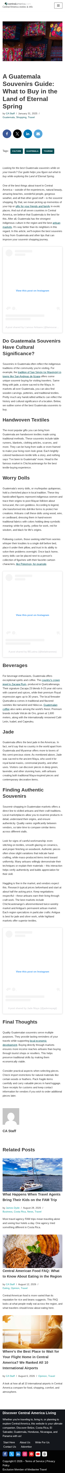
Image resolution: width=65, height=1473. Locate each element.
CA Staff (10, 113)
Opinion (15, 1288)
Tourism (48, 151)
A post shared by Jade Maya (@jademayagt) (32, 1008)
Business (7, 1211)
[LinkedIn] (27, 133)
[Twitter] (17, 133)
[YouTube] (38, 1454)
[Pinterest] (31, 1454)
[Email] (38, 133)
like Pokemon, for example (31, 564)
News (30, 1211)
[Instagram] (24, 1454)
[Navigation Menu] (58, 5)
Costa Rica (20, 1211)
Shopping (21, 117)
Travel (31, 117)
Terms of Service (35, 1461)
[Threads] (44, 1454)
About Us (25, 1442)
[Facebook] (7, 133)
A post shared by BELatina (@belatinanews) (32, 651)
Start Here (9, 1442)
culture (16, 151)
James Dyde (13, 1208)
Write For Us (42, 1442)
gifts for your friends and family (32, 206)
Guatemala (9, 117)
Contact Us (9, 1446)
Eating (6, 1288)
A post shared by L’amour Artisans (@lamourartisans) (35, 327)
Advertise (26, 1446)
